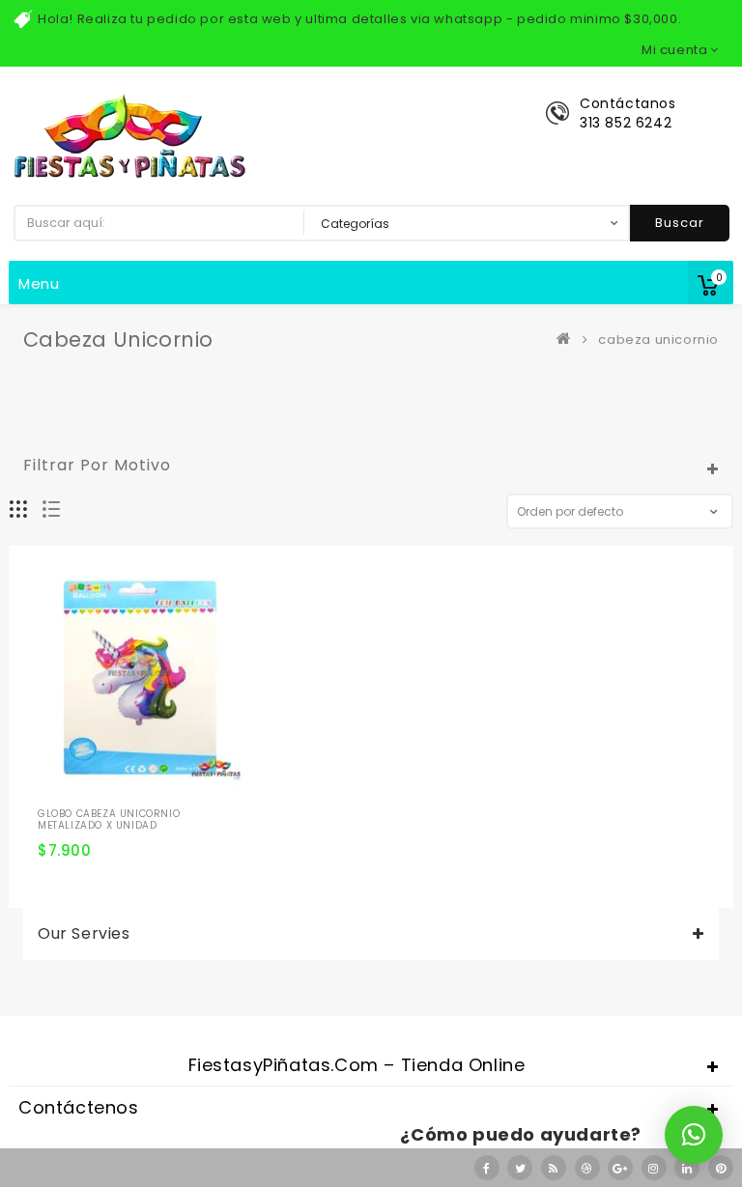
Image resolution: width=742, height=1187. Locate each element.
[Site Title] (129, 135)
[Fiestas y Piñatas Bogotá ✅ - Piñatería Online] (568, 339)
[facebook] (486, 1167)
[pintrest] (720, 1167)
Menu (39, 283)
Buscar (679, 222)
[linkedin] (686, 1167)
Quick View (162, 777)
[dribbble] (587, 1167)
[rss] (553, 1167)
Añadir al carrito (60, 810)
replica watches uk (492, 998)
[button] (694, 1135)
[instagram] (654, 1167)
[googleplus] (620, 1167)
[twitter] (519, 1167)
